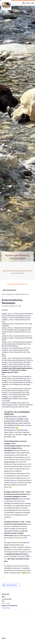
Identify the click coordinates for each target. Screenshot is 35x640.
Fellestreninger (6, 608)
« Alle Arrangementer (9, 290)
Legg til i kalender (11, 585)
